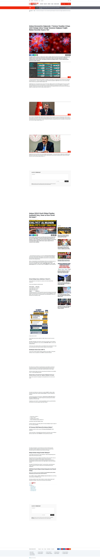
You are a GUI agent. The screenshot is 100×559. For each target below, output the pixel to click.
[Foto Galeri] (70, 0)
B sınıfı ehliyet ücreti (33, 490)
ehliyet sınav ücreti (33, 488)
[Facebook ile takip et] (58, 549)
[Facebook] (30, 55)
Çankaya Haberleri (40, 552)
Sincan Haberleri (32, 553)
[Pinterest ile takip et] (68, 549)
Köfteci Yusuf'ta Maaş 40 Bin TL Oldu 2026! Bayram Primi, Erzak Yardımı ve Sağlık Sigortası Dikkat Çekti (49, 8)
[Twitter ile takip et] (60, 549)
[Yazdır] (37, 55)
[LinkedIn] (33, 55)
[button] (66, 55)
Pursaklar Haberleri (65, 553)
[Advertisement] (50, 18)
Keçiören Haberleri (48, 552)
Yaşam (34, 10)
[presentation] (32, 7)
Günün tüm (68, 7)
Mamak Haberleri (56, 553)
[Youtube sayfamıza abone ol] (62, 549)
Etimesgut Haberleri (65, 552)
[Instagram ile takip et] (66, 549)
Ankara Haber (32, 552)
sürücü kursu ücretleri (33, 489)
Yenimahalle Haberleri (49, 553)
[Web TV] (68, 0)
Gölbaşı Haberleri (40, 553)
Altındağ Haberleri (56, 552)
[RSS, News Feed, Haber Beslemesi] (70, 549)
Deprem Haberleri (32, 554)
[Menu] (62, 4)
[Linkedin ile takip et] (64, 549)
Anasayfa (31, 10)
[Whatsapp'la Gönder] (35, 55)
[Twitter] (31, 55)
